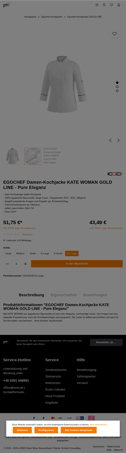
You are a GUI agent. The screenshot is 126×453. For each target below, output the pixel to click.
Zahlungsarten (86, 376)
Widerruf (118, 450)
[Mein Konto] (119, 5)
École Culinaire (55, 389)
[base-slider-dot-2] (117, 87)
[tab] (31, 295)
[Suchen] (104, 5)
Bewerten (28, 234)
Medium (20, 253)
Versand (82, 383)
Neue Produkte (55, 396)
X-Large (45, 253)
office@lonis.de (13, 387)
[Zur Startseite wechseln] (6, 4)
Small (33, 253)
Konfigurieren (46, 430)
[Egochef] (115, 173)
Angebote (51, 402)
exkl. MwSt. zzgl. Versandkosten (106, 228)
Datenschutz (113, 446)
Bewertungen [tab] (95, 295)
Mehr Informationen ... (99, 425)
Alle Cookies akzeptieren (79, 430)
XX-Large (72, 253)
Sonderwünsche (55, 370)
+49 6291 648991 (16, 380)
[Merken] (114, 34)
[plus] (25, 263)
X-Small (58, 253)
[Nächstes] (118, 140)
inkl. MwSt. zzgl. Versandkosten (19, 228)
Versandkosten (61, 437)
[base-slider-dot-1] (117, 82)
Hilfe (81, 360)
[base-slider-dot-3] (117, 91)
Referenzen (53, 383)
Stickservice (53, 376)
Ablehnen (22, 430)
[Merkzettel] (111, 5)
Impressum (99, 446)
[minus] (7, 263)
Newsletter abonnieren (109, 342)
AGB (108, 450)
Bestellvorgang (86, 370)
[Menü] (97, 5)
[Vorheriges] (110, 140)
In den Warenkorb (77, 263)
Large (8, 253)
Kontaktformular (13, 392)
